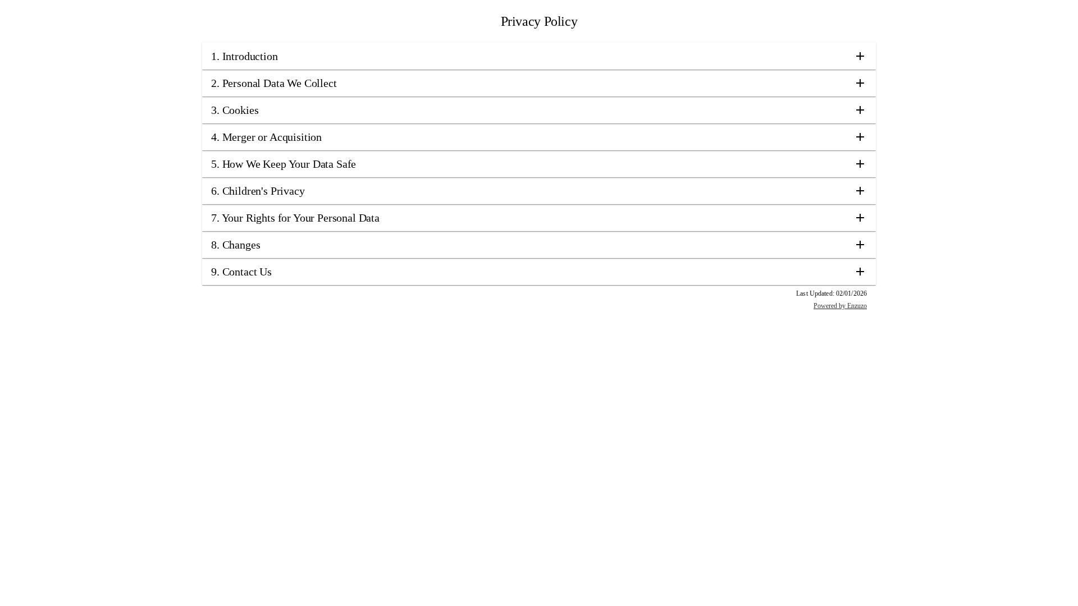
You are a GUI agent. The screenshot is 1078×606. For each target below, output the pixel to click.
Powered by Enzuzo (840, 306)
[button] (539, 56)
